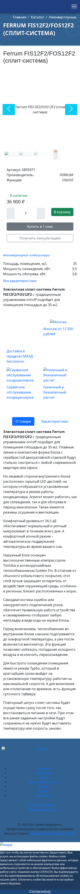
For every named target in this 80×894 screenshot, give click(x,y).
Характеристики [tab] (54, 421)
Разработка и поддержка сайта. (53, 833)
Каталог (43, 768)
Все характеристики (20, 280)
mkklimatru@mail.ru (41, 810)
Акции (43, 791)
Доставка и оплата (43, 782)
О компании (43, 773)
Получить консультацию (40, 238)
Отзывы (43, 786)
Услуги (43, 777)
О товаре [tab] (23, 421)
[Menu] (74, 6)
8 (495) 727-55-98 (41, 805)
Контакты (43, 795)
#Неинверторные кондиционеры (26, 255)
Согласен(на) (40, 891)
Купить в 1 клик (40, 226)
